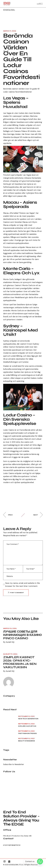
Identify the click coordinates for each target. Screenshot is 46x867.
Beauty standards (26, 741)
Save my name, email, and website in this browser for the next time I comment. (22, 584)
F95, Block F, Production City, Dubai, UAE (17, 836)
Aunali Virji (10, 642)
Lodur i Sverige (15, 240)
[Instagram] (4, 861)
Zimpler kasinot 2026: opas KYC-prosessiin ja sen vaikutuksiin (19, 662)
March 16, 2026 (10, 628)
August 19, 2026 (10, 654)
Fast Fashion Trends (27, 733)
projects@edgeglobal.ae (11, 845)
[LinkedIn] (9, 861)
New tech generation (28, 719)
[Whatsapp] (40, 861)
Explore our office (27, 726)
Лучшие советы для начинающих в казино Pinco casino (22, 635)
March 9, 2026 (9, 31)
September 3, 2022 (26, 716)
